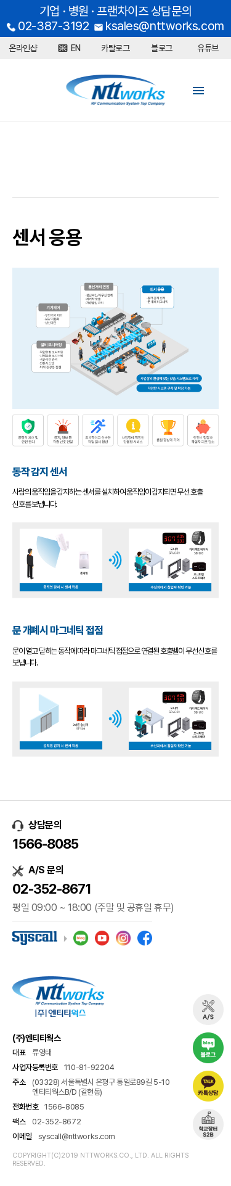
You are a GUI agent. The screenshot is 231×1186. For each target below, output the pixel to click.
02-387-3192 (53, 26)
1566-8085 (45, 844)
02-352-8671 (51, 889)
